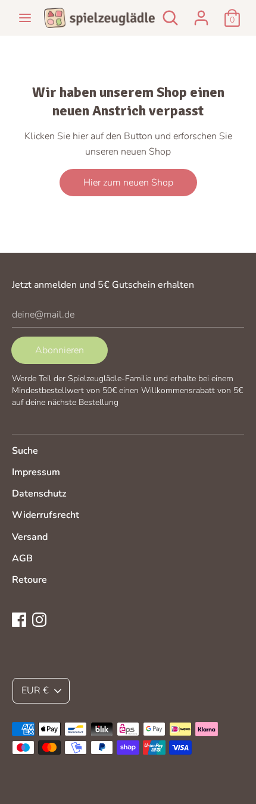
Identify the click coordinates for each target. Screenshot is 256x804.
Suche (25, 450)
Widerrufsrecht (45, 515)
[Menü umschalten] (25, 18)
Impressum (36, 472)
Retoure (29, 579)
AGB (22, 558)
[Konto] (201, 13)
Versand (30, 537)
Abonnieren (59, 350)
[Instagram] (39, 619)
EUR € (35, 690)
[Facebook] (19, 619)
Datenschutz (39, 493)
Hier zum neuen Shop (128, 182)
